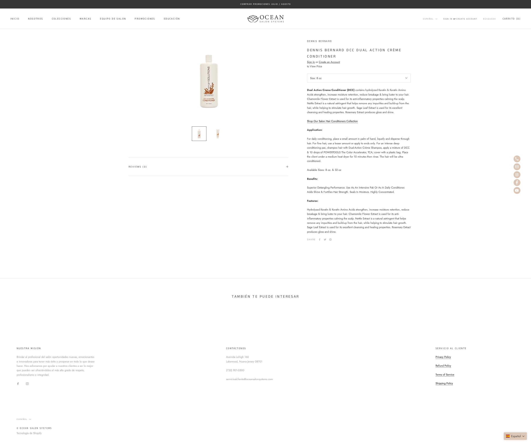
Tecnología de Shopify (29, 433)
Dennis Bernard (319, 41)
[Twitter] (325, 239)
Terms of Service (445, 375)
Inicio (14, 19)
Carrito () (512, 18)
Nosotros (35, 19)
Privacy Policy (443, 357)
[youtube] (517, 190)
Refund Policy (443, 366)
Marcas (85, 19)
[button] (515, 436)
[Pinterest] (330, 239)
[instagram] (517, 174)
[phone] (517, 158)
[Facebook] (319, 239)
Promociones (145, 19)
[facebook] (517, 182)
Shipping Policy (444, 383)
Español (428, 18)
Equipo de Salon (113, 19)
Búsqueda (489, 18)
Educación (172, 19)
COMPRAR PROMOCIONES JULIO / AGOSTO (265, 4)
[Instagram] (27, 383)
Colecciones (61, 19)
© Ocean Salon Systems (34, 428)
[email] (517, 166)
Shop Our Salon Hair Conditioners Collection (332, 121)
